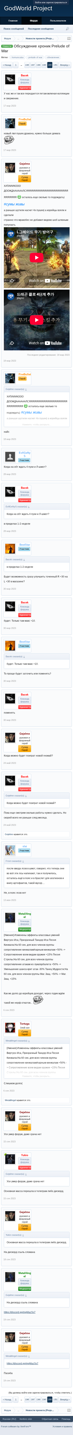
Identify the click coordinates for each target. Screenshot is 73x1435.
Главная (13, 20)
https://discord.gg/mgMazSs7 (19, 1312)
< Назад (7, 65)
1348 (38, 65)
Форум (34, 20)
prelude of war (35, 57)
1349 (44, 65)
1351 (55, 65)
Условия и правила (62, 1426)
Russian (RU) (9, 1419)
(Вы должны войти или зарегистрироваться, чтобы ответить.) (40, 1392)
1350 (50, 65)
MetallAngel (10, 1100)
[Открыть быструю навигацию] (69, 38)
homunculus (18, 57)
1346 (27, 65)
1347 (32, 65)
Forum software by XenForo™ (16, 1426)
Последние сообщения (41, 29)
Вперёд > (65, 65)
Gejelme (9, 834)
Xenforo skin (25, 1419)
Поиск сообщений (14, 29)
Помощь (66, 1419)
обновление (53, 57)
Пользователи (58, 20)
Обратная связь (50, 1419)
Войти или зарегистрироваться (51, 2)
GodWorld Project (28, 8)
